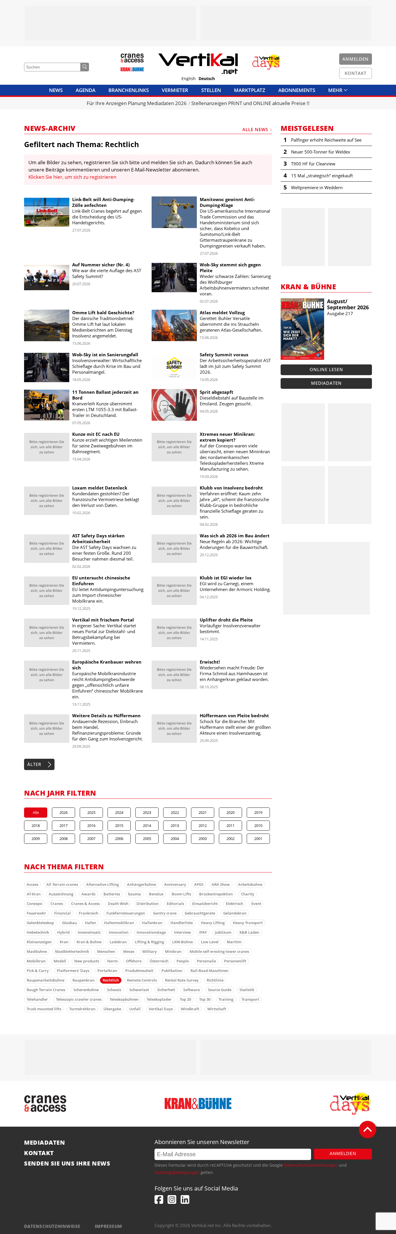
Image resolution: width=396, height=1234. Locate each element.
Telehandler (37, 999)
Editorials (175, 903)
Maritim (234, 941)
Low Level (210, 941)
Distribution (148, 903)
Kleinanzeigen (39, 941)
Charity (247, 894)
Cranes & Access (85, 903)
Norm (112, 961)
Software (191, 989)
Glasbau (69, 922)
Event (256, 903)
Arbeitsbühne (250, 884)
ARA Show (221, 884)
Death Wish (118, 903)
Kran (64, 941)
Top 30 (204, 999)
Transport (250, 999)
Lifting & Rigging (149, 941)
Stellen (211, 90)
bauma (134, 894)
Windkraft (190, 1008)
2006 (119, 838)
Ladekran (118, 941)
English (188, 79)
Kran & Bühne (89, 941)
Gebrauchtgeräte (200, 913)
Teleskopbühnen (124, 999)
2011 (230, 825)
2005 (147, 838)
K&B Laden (249, 932)
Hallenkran (152, 922)
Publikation (171, 970)
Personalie (206, 961)
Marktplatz (249, 90)
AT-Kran (34, 894)
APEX (199, 884)
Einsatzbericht (205, 903)
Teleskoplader (159, 999)
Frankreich (88, 913)
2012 (203, 825)
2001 (258, 838)
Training (226, 999)
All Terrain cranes (62, 884)
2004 (175, 838)
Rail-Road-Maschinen (209, 970)
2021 (203, 812)
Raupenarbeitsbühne (45, 980)
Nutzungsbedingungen (177, 1172)
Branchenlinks (128, 90)
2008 (63, 838)
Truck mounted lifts (44, 1008)
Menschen (106, 951)
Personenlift (235, 961)
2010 (258, 825)
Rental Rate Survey (182, 980)
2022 (175, 812)
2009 (36, 838)
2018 (36, 825)
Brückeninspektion (216, 894)
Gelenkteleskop (40, 922)
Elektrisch (234, 903)
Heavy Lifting (213, 922)
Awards (88, 894)
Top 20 (185, 999)
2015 (119, 825)
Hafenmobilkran (119, 922)
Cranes (56, 903)
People (183, 961)
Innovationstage (151, 932)
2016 (91, 825)
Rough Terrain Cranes (46, 989)
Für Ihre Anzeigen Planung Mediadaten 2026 (137, 103)
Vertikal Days (161, 1008)
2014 (147, 825)
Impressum (108, 1226)
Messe (128, 951)
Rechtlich (111, 980)
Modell (60, 961)
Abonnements (296, 90)
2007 (91, 838)
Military (149, 951)
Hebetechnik (38, 932)
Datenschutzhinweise (52, 1226)
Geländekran (234, 913)
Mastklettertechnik (72, 951)
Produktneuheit (139, 970)
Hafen (90, 922)
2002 (230, 838)
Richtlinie (215, 980)
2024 (119, 812)
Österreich (159, 961)
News (56, 90)
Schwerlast (139, 989)
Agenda (85, 90)
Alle (36, 812)
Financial (62, 913)
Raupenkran (83, 980)
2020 (230, 812)
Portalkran (107, 970)
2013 (175, 825)
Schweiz (114, 989)
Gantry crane (165, 913)
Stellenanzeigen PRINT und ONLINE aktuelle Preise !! (250, 103)
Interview (182, 932)
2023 (147, 812)
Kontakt (39, 1153)
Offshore (133, 961)
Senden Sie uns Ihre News (67, 1163)
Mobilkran (36, 961)
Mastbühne (37, 951)
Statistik (246, 989)
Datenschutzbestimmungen (311, 1165)
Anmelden (343, 1153)
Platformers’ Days (73, 970)
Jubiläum (223, 932)
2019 (258, 812)
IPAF (203, 932)
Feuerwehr (36, 913)
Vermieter (175, 90)
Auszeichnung (61, 894)
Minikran (173, 951)
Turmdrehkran (82, 1008)
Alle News (255, 129)
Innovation (118, 932)
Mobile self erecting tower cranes (219, 951)
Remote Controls (142, 980)
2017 (63, 825)
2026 (63, 812)
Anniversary (175, 884)
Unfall (135, 1008)
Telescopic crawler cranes (78, 999)
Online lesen (326, 369)
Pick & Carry (38, 970)
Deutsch (207, 79)
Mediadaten (326, 383)
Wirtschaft (216, 1008)
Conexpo (34, 903)
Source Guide (219, 989)
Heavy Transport (248, 922)
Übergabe (112, 1008)
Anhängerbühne (141, 884)
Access (32, 884)
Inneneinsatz (89, 932)
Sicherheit (166, 989)
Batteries (111, 894)
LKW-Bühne (182, 941)
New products (86, 961)
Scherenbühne (86, 989)
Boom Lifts (181, 894)
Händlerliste (181, 922)
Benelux (156, 894)
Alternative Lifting (102, 884)
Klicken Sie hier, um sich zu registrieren (72, 177)
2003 (203, 838)
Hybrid (63, 932)
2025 (91, 812)
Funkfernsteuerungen (125, 913)
